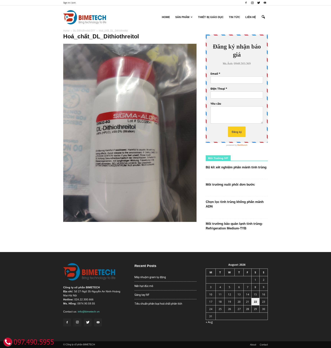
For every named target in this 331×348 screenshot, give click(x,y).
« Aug (209, 322)
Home (166, 17)
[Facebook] (246, 2)
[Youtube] (265, 2)
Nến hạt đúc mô (143, 286)
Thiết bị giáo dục (211, 17)
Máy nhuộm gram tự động (150, 277)
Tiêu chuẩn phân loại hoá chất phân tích (158, 303)
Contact (264, 344)
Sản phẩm (182, 17)
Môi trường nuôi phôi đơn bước (230, 184)
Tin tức (234, 17)
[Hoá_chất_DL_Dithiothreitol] (130, 220)
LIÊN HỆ (250, 17)
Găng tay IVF (141, 294)
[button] (263, 17)
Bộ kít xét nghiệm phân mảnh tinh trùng (236, 167)
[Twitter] (258, 2)
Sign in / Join (69, 2)
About (253, 344)
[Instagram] (252, 2)
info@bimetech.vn (89, 311)
